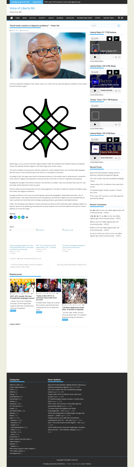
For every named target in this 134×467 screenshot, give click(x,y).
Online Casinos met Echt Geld (19, 439)
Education (70, 18)
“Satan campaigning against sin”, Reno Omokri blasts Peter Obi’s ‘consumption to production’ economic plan (22, 247)
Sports (97, 18)
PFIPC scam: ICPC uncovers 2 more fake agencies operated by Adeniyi (68, 2)
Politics (33, 18)
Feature (12, 401)
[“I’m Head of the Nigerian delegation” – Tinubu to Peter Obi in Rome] (74, 236)
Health (51, 18)
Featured (13, 258)
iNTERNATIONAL (15, 411)
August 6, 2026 (67, 305)
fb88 (91, 222)
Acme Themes (86, 464)
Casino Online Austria (17, 387)
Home (18, 18)
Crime (12, 389)
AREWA (21, 258)
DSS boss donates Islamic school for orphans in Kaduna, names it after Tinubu (26, 266)
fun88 (92, 228)
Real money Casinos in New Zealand (22, 448)
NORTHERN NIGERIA (29, 258)
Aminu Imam (25, 30)
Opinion (12, 444)
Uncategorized (15, 453)
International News (84, 18)
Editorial (12, 392)
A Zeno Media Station (96, 60)
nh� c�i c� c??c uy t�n (98, 216)
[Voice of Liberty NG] (11, 17)
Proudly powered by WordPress (54, 464)
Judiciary (12, 413)
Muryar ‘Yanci (108, 18)
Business (60, 18)
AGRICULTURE (15, 385)
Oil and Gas (13, 437)
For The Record (15, 406)
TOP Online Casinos (16, 451)
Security (42, 18)
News (25, 18)
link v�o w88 (94, 210)
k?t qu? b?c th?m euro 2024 (99, 233)
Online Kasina (14, 441)
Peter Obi (38, 258)
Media (12, 415)
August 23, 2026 (16, 293)
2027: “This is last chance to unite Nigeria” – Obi (64, 423)
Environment (14, 399)
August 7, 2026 (41, 293)
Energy (12, 394)
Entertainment (14, 397)
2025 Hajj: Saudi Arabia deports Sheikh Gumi (71, 265)
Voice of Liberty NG (22, 8)
